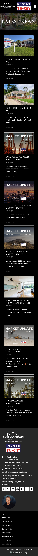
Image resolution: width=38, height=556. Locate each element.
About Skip (6, 518)
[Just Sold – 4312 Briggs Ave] (19, 58)
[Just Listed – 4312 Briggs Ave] (19, 107)
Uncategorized (10, 78)
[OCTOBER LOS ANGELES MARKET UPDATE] (19, 156)
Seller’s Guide (7, 529)
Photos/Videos (7, 536)
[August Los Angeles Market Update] (19, 250)
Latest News (6, 540)
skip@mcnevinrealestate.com (16, 472)
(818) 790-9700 (16, 466)
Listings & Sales (7, 521)
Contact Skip (6, 544)
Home (4, 514)
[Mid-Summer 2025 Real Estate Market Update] (19, 299)
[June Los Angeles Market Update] (19, 400)
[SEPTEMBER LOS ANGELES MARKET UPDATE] (19, 203)
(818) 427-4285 (17, 469)
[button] (4, 489)
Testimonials (6, 533)
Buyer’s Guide (7, 525)
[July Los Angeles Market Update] (19, 349)
